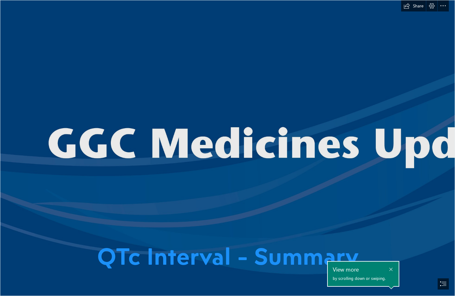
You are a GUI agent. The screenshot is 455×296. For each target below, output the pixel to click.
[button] (413, 5)
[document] (227, 148)
